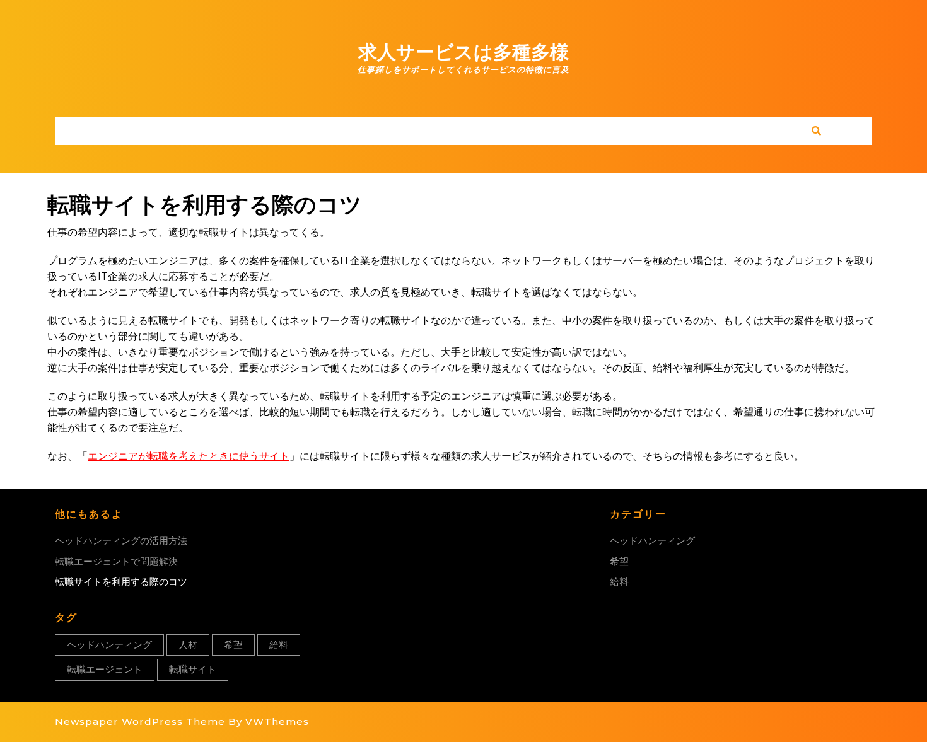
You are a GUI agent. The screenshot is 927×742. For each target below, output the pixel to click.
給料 (278, 645)
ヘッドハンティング (109, 645)
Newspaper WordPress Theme (140, 722)
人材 (187, 645)
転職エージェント (105, 669)
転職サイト (192, 669)
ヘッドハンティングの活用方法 (121, 541)
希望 (233, 645)
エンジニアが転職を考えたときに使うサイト (188, 456)
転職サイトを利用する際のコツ (121, 582)
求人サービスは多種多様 (463, 52)
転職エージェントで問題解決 (116, 561)
